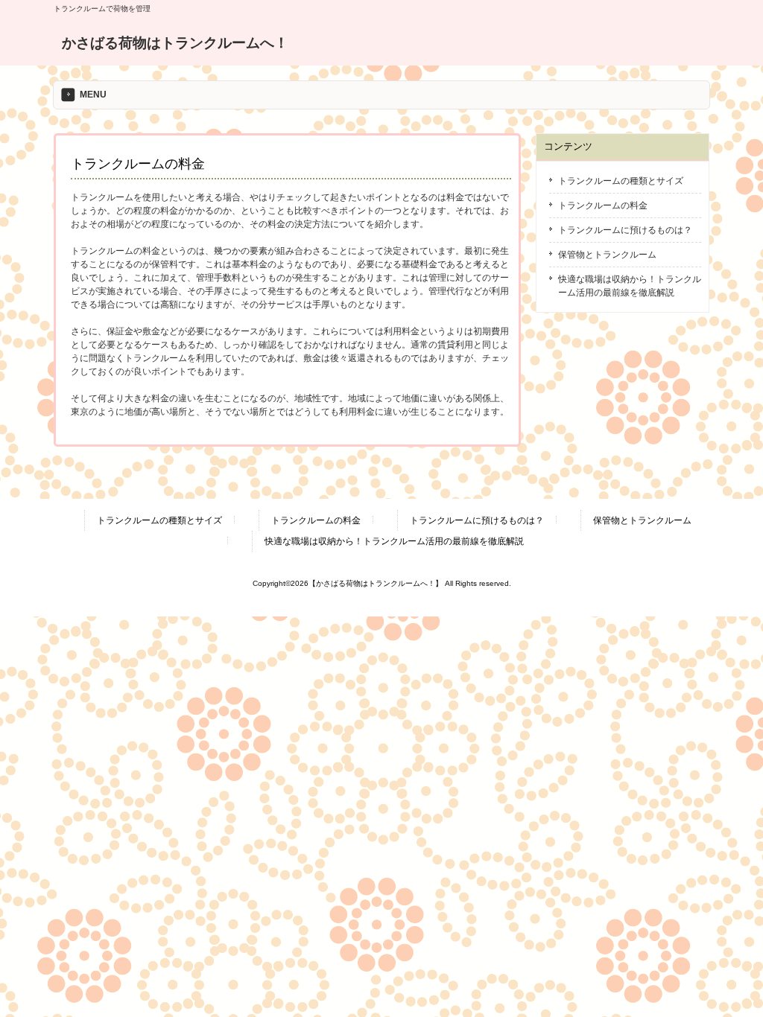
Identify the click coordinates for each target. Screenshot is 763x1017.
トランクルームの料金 (603, 205)
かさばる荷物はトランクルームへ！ (175, 43)
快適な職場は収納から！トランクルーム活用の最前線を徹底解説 (629, 286)
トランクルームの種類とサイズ (620, 181)
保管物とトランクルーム (607, 254)
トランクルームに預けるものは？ (625, 230)
